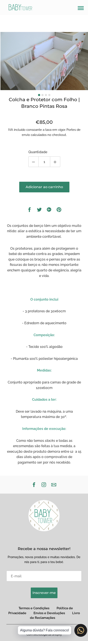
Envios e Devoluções (49, 613)
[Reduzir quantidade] (33, 161)
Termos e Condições (34, 608)
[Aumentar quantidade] (55, 161)
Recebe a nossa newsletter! (44, 548)
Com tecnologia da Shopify (44, 634)
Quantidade (37, 152)
